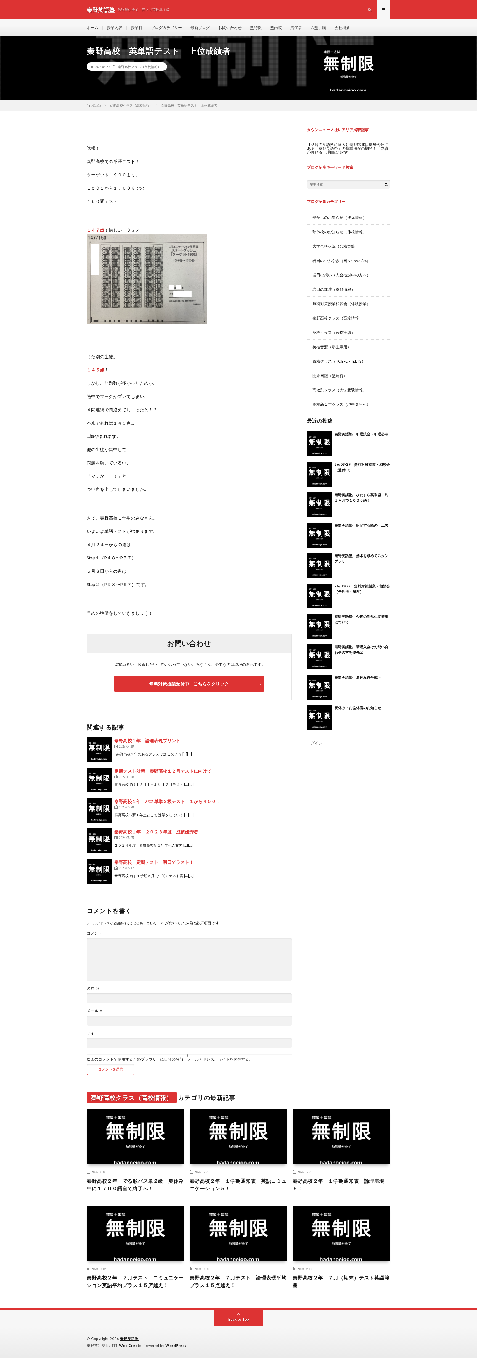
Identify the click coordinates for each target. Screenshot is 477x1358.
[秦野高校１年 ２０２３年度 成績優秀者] (99, 840)
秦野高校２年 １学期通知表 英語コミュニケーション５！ (238, 1184)
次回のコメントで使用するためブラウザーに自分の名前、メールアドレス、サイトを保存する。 (170, 1059)
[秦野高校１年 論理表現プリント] (99, 749)
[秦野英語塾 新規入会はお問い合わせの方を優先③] (319, 656)
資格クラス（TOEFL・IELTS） (338, 361)
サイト (92, 1033)
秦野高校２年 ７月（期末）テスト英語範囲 (341, 1281)
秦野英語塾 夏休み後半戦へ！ (360, 677)
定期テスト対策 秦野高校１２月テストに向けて (162, 770)
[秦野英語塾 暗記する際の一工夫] (319, 535)
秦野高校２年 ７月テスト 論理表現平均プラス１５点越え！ (238, 1281)
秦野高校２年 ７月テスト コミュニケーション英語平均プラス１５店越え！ (135, 1281)
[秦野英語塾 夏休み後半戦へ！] (319, 687)
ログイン (314, 743)
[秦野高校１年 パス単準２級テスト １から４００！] (99, 810)
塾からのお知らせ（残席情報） (339, 217)
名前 (93, 988)
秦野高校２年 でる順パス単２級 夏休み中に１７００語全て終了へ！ (135, 1184)
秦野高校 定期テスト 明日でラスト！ (154, 862)
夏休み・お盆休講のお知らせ (358, 707)
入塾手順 (318, 27)
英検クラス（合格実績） (333, 332)
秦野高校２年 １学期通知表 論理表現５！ (339, 1184)
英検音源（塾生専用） (331, 346)
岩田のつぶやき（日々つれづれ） (341, 260)
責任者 (296, 27)
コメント (94, 933)
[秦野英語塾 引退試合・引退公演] (319, 443)
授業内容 (114, 27)
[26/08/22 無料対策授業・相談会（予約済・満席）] (319, 596)
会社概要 (342, 27)
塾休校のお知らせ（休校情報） (339, 231)
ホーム (92, 27)
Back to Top (238, 1319)
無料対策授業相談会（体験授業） (341, 303)
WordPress (176, 1345)
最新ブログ (200, 27)
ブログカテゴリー (166, 27)
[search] (386, 184)
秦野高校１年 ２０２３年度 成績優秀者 (156, 831)
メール (95, 1011)
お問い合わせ (230, 27)
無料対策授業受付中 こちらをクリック (189, 683)
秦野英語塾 (129, 1338)
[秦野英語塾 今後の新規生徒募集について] (319, 626)
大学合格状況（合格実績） (335, 246)
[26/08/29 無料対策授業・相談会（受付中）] (319, 474)
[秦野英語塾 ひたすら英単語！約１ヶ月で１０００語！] (319, 504)
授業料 (136, 27)
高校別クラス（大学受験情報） (339, 390)
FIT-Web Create (127, 1345)
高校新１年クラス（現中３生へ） (341, 404)
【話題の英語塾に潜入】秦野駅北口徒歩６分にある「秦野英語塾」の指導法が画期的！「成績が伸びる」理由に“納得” (347, 148)
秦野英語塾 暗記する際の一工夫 (361, 525)
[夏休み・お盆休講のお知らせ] (319, 717)
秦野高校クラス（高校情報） (139, 66)
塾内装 (276, 27)
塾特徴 (256, 27)
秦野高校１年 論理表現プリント (147, 740)
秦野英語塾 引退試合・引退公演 (361, 434)
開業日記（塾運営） (329, 375)
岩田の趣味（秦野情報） (333, 289)
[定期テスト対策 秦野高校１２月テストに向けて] (99, 780)
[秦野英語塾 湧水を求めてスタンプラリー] (319, 565)
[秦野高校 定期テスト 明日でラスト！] (99, 871)
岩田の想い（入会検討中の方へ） (341, 275)
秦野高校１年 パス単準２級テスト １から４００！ (167, 801)
